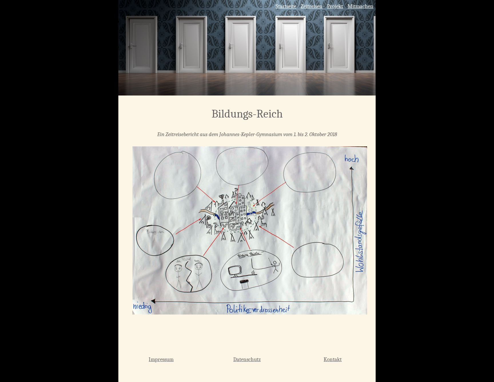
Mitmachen (360, 6)
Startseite (286, 6)
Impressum (161, 359)
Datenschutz (247, 359)
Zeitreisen (311, 6)
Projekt (335, 6)
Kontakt (333, 359)
